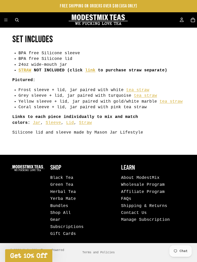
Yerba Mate (63, 198)
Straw (85, 123)
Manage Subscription (145, 219)
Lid (70, 123)
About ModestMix (140, 178)
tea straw (137, 90)
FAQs (126, 198)
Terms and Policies (98, 252)
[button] (28, 255)
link (90, 70)
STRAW (24, 70)
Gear (55, 219)
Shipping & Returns (144, 205)
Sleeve (53, 123)
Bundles (59, 205)
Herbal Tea (63, 191)
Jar (37, 123)
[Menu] (6, 20)
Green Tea (61, 184)
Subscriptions (67, 226)
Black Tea (61, 178)
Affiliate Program (143, 191)
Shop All (60, 213)
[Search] (17, 20)
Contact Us (134, 213)
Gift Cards (63, 234)
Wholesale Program (143, 184)
